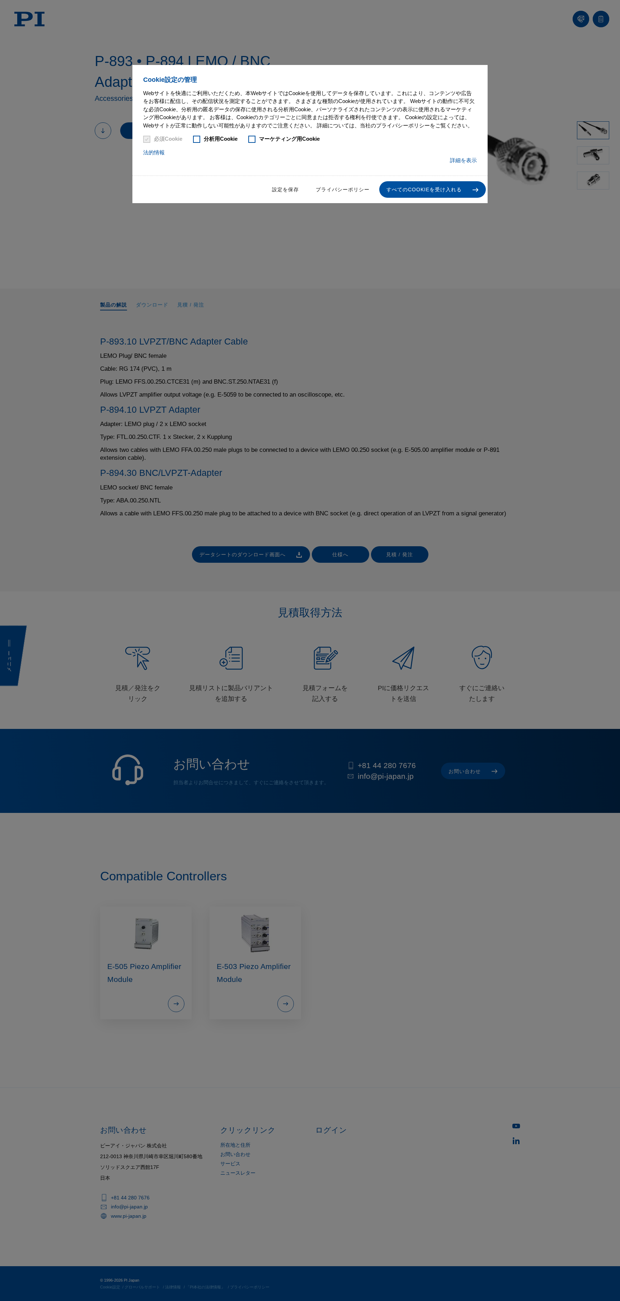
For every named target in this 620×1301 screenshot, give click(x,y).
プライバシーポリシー (343, 189)
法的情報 (154, 152)
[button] (432, 189)
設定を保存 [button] (285, 189)
